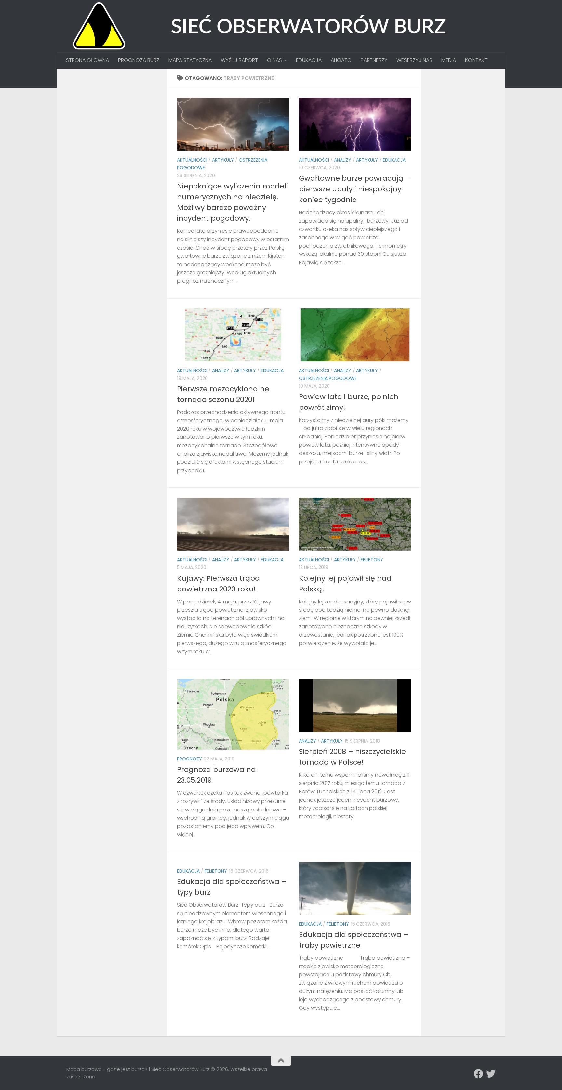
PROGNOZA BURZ (138, 60)
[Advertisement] (115, 119)
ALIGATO (341, 60)
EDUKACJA (309, 60)
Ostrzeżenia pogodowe (328, 378)
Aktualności (192, 160)
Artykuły (223, 160)
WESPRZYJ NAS (414, 60)
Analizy (342, 160)
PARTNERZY (374, 60)
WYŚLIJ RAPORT (239, 60)
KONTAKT (476, 60)
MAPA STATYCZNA (190, 60)
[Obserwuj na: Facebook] (478, 1074)
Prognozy (189, 759)
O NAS (274, 60)
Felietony (372, 559)
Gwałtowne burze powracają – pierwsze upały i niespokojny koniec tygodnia (354, 189)
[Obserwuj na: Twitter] (491, 1074)
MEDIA (448, 60)
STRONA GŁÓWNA (87, 60)
